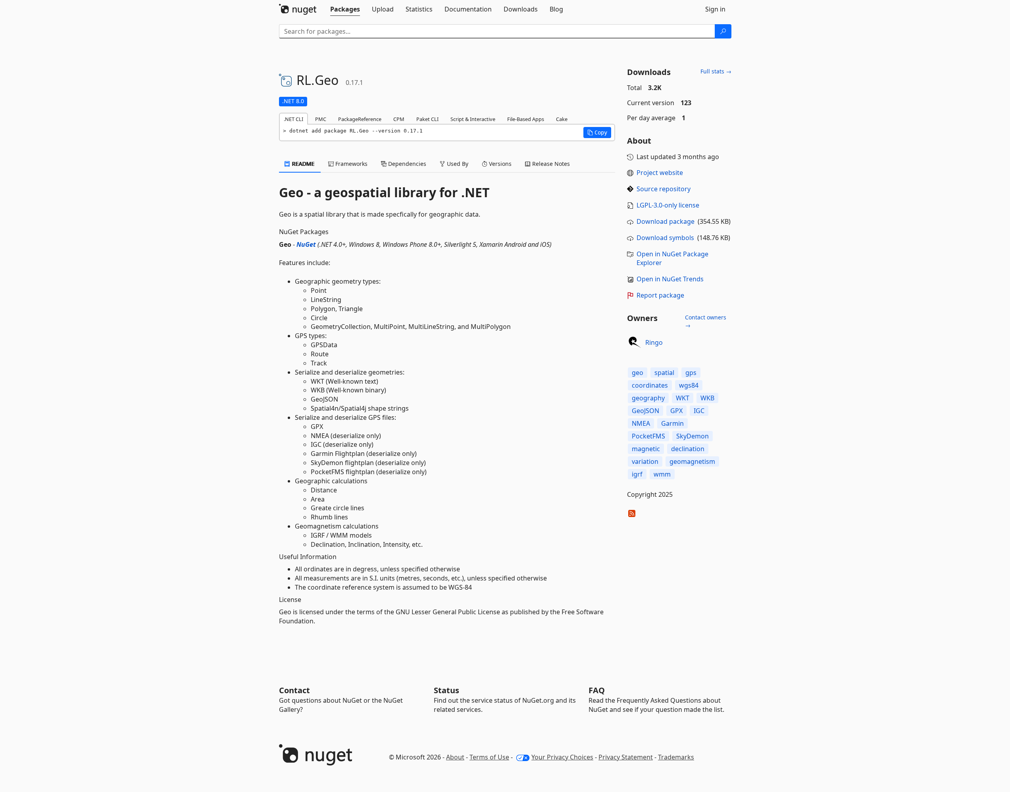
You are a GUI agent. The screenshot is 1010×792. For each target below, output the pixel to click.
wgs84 (688, 385)
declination (687, 448)
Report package (660, 295)
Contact (294, 690)
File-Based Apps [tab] (525, 119)
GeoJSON (645, 410)
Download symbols (665, 237)
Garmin (672, 423)
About (455, 757)
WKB (707, 398)
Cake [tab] (562, 119)
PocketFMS (648, 436)
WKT (682, 398)
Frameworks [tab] (350, 163)
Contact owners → (705, 321)
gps (690, 372)
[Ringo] (635, 342)
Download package (665, 221)
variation (645, 461)
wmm (662, 474)
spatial (664, 372)
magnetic (646, 448)
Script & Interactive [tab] (472, 119)
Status (446, 690)
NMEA (641, 423)
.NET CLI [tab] (293, 119)
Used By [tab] (456, 163)
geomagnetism (692, 461)
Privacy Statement (625, 757)
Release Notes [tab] (550, 163)
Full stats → (715, 71)
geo (637, 372)
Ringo (654, 342)
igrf (637, 474)
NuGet (306, 244)
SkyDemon (692, 436)
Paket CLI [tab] (427, 119)
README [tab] (302, 163)
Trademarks (676, 757)
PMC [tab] (320, 119)
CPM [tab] (398, 119)
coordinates (650, 385)
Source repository (664, 189)
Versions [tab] (499, 163)
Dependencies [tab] (406, 163)
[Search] (723, 31)
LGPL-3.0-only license (668, 205)
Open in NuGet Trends (670, 279)
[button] (597, 132)
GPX (676, 410)
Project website (660, 172)
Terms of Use (489, 757)
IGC (699, 410)
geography (648, 398)
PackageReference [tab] (359, 119)
